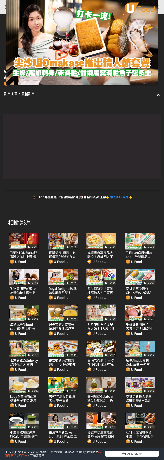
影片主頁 (11, 93)
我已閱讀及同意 (132, 454)
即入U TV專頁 (119, 197)
